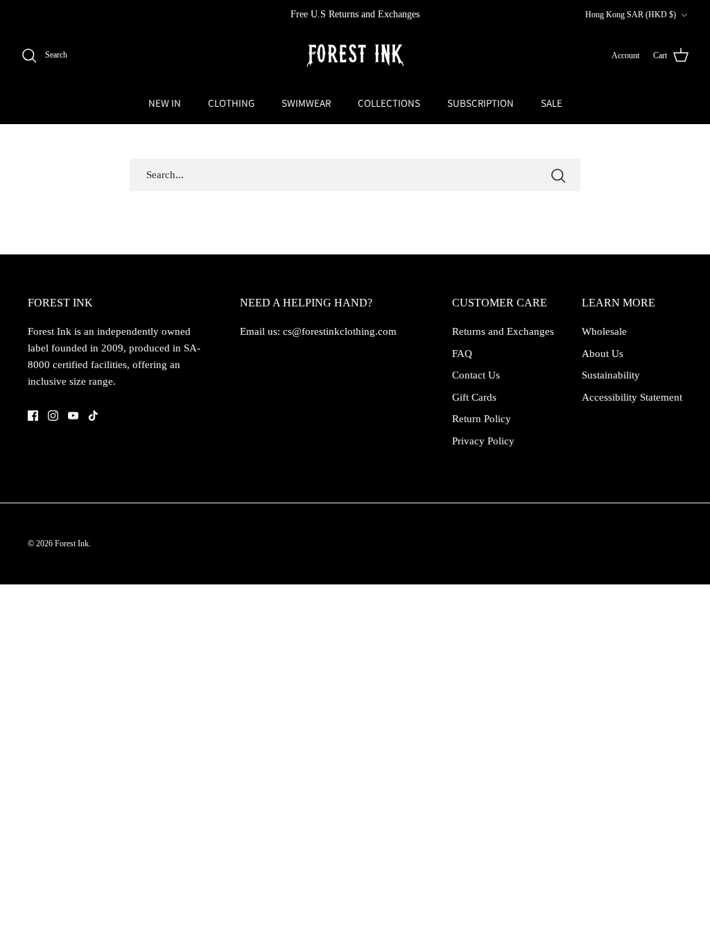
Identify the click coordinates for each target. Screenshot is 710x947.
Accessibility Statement (632, 397)
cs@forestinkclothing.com (340, 331)
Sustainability (611, 375)
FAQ (462, 353)
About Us (602, 353)
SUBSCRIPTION (480, 103)
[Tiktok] (93, 415)
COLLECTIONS (389, 103)
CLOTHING (231, 103)
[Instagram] (53, 415)
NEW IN (164, 103)
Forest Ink (72, 543)
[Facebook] (33, 415)
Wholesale (604, 331)
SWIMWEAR (306, 103)
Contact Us (476, 375)
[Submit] (558, 175)
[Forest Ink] (355, 56)
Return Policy (481, 418)
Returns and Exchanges (503, 331)
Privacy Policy (483, 440)
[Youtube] (73, 415)
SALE (551, 103)
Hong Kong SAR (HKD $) (630, 14)
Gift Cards (474, 397)
